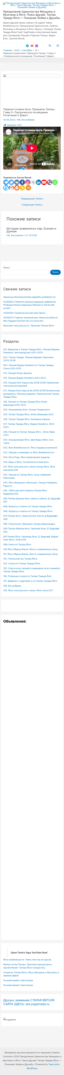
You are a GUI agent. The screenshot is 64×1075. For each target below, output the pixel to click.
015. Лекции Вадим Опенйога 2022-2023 (24, 378)
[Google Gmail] (11, 187)
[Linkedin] (38, 182)
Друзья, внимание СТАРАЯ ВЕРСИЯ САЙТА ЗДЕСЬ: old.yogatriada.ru (28, 1002)
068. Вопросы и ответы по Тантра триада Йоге (27, 506)
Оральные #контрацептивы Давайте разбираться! (29, 297)
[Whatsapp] (55, 182)
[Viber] (49, 182)
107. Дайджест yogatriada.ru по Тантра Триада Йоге (30, 581)
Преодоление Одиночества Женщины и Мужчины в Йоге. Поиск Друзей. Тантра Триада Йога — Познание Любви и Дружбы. (32, 14)
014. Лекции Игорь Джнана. (17, 373)
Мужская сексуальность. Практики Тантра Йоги (28, 325)
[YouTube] (32, 45)
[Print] (17, 187)
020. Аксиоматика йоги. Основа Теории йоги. (26, 409)
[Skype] (6, 187)
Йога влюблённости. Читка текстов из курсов (27, 959)
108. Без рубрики (25, 119)
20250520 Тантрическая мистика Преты (24, 313)
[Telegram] (27, 45)
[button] (50, 46)
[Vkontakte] (17, 182)
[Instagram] (36, 45)
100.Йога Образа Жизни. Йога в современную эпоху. (31, 549)
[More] (28, 187)
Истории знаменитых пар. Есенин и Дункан (31, 230)
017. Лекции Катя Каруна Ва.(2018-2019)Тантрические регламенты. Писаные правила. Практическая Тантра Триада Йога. (31, 393)
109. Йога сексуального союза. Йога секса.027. (28, 590)
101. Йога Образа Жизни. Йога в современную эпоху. (31, 554)
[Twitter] (11, 182)
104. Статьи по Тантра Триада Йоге (21, 563)
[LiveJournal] (33, 182)
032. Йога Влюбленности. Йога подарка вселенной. (30, 447)
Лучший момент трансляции (18, 980)
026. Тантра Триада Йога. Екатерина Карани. (26, 419)
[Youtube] (44, 182)
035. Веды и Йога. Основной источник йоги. (26, 462)
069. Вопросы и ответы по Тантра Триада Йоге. (28, 511)
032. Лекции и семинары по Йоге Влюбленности (28, 452)
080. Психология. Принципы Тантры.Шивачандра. (29, 524)
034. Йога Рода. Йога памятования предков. (26, 457)
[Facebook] (22, 182)
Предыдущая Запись (32, 199)
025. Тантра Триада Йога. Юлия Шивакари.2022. (28, 414)
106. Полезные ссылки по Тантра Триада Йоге (27, 576)
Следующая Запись (32, 205)
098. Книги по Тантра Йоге (17, 544)
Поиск (6, 267)
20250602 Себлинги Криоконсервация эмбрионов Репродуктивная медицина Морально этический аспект (29, 305)
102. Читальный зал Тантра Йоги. (20, 558)
